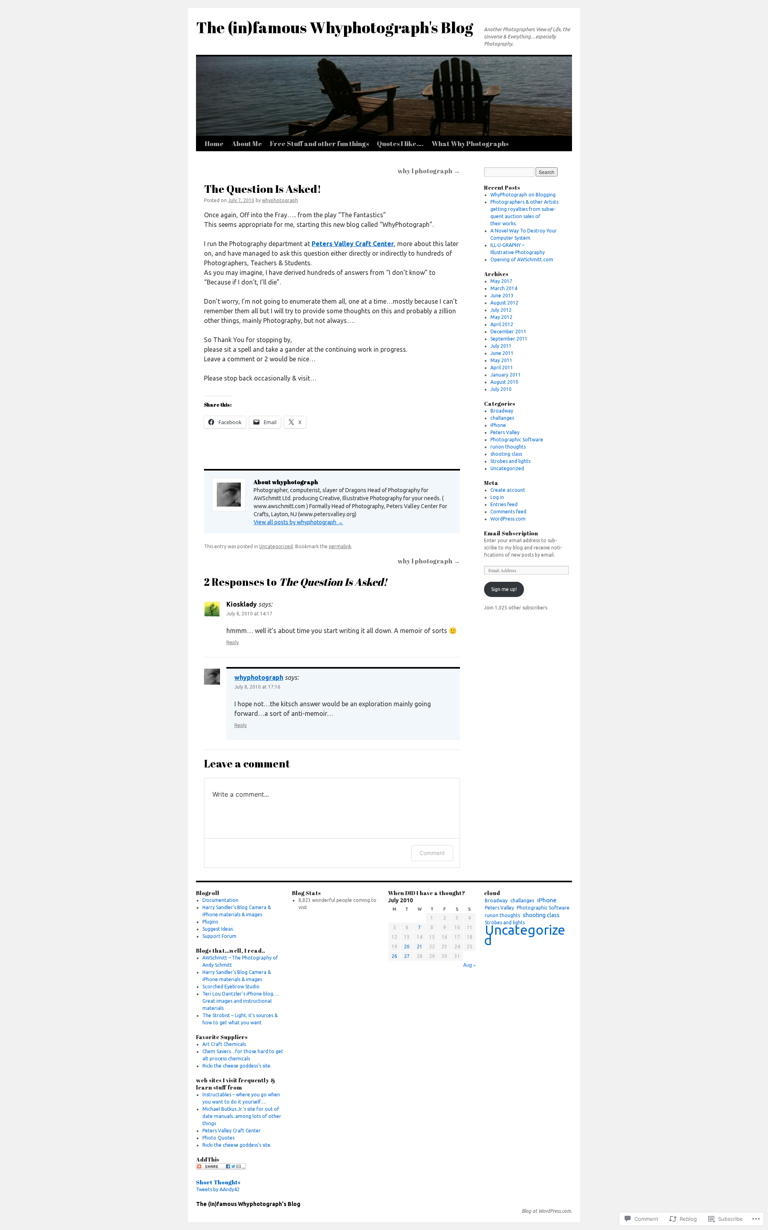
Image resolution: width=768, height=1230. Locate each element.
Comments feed (508, 511)
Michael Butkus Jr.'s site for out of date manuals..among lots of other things (241, 1116)
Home (214, 143)
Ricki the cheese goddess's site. (237, 1065)
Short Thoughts (218, 1182)
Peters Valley (505, 432)
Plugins (210, 921)
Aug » (469, 964)
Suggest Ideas (217, 929)
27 (407, 956)
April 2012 (501, 324)
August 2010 (504, 382)
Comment (432, 852)
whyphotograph (280, 200)
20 (407, 946)
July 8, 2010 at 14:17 (249, 613)
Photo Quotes (218, 1137)
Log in (497, 497)
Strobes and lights (510, 461)
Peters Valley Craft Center (353, 243)
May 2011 (501, 360)
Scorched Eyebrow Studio (231, 986)
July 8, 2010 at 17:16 (257, 686)
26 (394, 956)
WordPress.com (508, 518)
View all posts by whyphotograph (298, 522)
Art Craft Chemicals (224, 1044)
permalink (340, 546)
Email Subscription (511, 533)
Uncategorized (276, 546)
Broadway (501, 410)
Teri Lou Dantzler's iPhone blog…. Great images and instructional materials (240, 1001)
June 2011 (502, 353)
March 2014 (503, 288)
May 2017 (501, 281)
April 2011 (501, 367)
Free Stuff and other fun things (319, 143)
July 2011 (501, 346)
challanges (502, 418)
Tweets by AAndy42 (218, 1189)
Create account (507, 490)
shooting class (506, 454)
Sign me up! (504, 589)
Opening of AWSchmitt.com (521, 259)
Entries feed (504, 504)
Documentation (220, 900)
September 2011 (509, 338)
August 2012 (504, 302)
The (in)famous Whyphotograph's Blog (334, 27)
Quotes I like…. (400, 143)
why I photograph (429, 170)
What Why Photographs (470, 143)
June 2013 (502, 295)
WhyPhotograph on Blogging (523, 194)
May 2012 (501, 317)
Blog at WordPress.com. (547, 1211)
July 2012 (501, 310)
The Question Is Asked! (262, 188)
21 (419, 946)
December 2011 (508, 331)
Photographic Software (516, 439)
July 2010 (501, 389)
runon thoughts (508, 446)
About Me (247, 143)
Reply (232, 642)
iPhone (498, 425)
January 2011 (505, 374)
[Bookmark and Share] (221, 1167)
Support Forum (219, 936)
